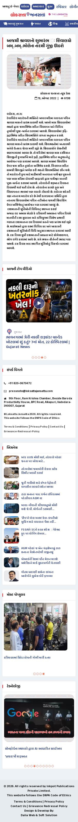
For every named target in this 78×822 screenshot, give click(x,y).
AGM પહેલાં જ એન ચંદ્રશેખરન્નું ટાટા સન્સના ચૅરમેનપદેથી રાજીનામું (40, 550)
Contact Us (56, 427)
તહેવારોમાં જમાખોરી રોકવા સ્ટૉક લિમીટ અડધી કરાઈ (39, 471)
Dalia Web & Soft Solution (39, 815)
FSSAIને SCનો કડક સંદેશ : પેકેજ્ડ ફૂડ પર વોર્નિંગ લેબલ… (40, 532)
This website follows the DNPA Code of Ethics (32, 418)
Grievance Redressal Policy (48, 806)
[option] (39, 71)
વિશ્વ (55, 24)
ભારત (38, 24)
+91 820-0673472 (19, 383)
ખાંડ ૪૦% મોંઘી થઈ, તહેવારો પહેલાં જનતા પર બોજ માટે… (41, 459)
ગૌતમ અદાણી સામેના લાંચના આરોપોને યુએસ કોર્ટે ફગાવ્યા (37, 574)
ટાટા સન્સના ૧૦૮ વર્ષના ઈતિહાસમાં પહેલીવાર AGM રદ (40, 496)
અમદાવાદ (39, 7)
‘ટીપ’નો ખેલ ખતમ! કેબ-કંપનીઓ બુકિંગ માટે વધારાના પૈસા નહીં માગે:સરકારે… (39, 520)
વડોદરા (25, 7)
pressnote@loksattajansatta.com (31, 391)
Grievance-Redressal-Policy (21, 432)
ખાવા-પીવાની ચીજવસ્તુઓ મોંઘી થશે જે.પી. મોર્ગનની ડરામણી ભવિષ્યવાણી (39, 507)
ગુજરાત (21, 332)
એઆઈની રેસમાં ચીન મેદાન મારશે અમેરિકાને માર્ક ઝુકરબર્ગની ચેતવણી (40, 561)
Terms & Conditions (16, 427)
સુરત (50, 7)
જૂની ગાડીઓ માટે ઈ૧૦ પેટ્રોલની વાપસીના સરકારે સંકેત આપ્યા (38, 485)
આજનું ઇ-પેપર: (10, 7)
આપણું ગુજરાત (15, 24)
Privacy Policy (39, 427)
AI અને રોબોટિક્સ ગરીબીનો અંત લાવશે (33, 748)
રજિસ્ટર (61, 7)
